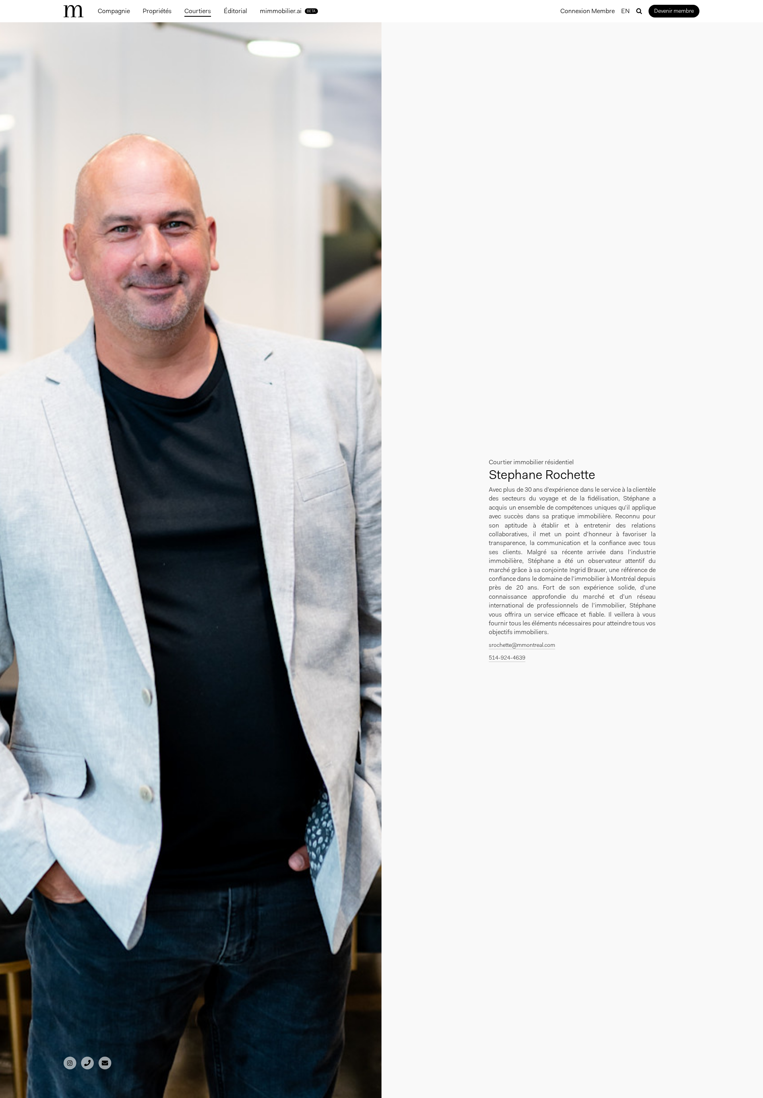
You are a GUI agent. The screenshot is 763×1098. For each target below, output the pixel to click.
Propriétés (157, 11)
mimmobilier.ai (288, 11)
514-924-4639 (507, 657)
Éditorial (235, 11)
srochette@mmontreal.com (522, 644)
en (625, 11)
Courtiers (197, 11)
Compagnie (114, 11)
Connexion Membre (587, 11)
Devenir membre (674, 10)
